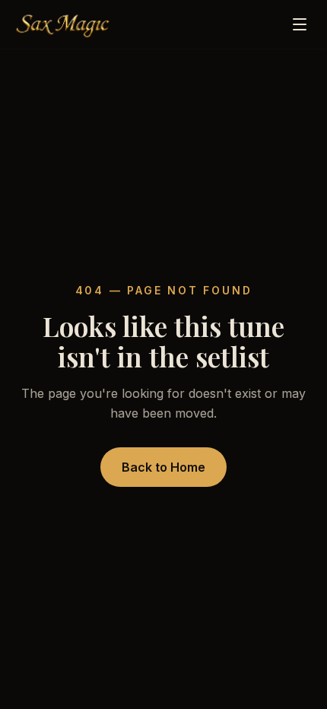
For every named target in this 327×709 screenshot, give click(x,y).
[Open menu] (299, 24)
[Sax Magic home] (62, 24)
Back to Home (163, 467)
